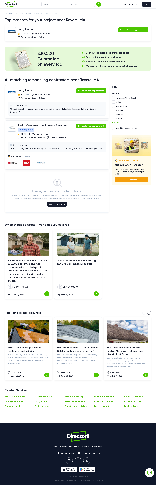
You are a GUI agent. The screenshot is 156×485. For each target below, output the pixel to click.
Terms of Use (72, 477)
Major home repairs (75, 401)
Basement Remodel (104, 396)
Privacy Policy (83, 477)
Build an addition (103, 406)
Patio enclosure (43, 406)
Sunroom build (12, 406)
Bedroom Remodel (134, 396)
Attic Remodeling (74, 396)
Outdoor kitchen (132, 401)
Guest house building (76, 406)
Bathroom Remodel (15, 396)
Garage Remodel (14, 401)
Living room (41, 401)
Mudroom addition (104, 401)
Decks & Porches (132, 406)
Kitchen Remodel (43, 396)
